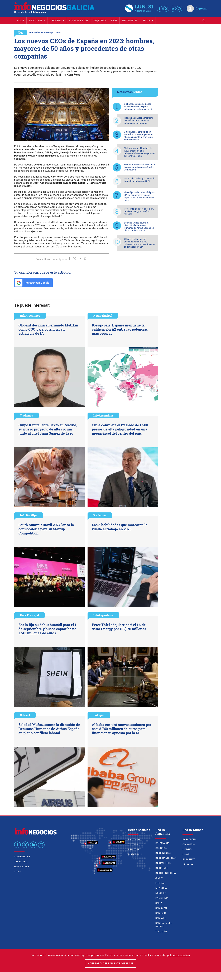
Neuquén (160, 893)
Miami (186, 854)
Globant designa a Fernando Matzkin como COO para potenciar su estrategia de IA (138, 106)
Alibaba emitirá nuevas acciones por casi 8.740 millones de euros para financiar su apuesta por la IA (139, 243)
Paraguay (188, 859)
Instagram (135, 854)
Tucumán (161, 931)
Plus (20, 32)
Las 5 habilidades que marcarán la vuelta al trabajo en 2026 (139, 179)
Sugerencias (22, 856)
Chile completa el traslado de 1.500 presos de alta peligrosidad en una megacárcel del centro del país (139, 152)
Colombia (188, 844)
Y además (26, 415)
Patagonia (161, 898)
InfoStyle (161, 868)
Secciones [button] (36, 20)
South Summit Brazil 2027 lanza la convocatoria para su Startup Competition (139, 167)
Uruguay (187, 864)
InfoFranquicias (165, 858)
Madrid (186, 849)
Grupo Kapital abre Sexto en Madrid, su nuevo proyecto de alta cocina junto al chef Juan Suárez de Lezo (138, 136)
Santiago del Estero (163, 925)
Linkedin (133, 849)
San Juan (161, 908)
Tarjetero (99, 20)
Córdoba (161, 848)
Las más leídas (78, 20)
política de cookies (178, 955)
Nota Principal (102, 315)
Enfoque (98, 715)
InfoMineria (163, 863)
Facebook (134, 839)
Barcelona (189, 839)
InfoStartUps (28, 515)
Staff (114, 20)
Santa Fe (160, 918)
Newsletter (129, 20)
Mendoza (161, 888)
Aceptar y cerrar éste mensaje (110, 963)
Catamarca (162, 843)
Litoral (160, 883)
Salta (158, 903)
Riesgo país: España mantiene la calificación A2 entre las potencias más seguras (138, 120)
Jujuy (159, 878)
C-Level (25, 715)
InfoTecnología (165, 873)
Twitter (133, 844)
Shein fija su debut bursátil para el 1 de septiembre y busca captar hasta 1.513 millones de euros (139, 196)
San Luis (160, 913)
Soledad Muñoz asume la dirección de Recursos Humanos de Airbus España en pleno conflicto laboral (139, 226)
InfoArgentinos (30, 315)
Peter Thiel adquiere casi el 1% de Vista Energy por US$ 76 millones (139, 211)
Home (20, 20)
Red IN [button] (146, 20)
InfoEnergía (163, 853)
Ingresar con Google (36, 282)
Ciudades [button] (56, 20)
